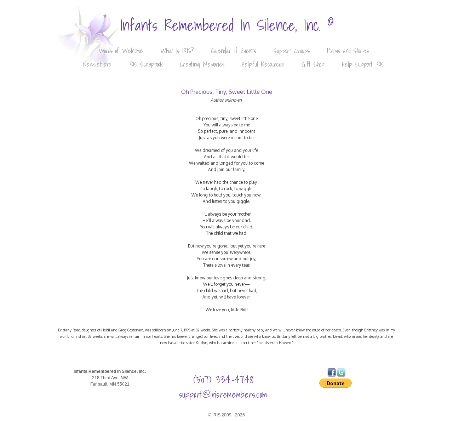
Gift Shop (313, 64)
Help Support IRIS (363, 64)
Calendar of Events (233, 51)
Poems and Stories (348, 51)
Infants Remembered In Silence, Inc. (226, 25)
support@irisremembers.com (223, 394)
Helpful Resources (263, 64)
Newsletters (97, 64)
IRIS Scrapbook (145, 64)
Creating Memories (202, 64)
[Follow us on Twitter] (341, 375)
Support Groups (292, 51)
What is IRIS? (177, 51)
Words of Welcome (121, 51)
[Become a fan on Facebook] (331, 375)
